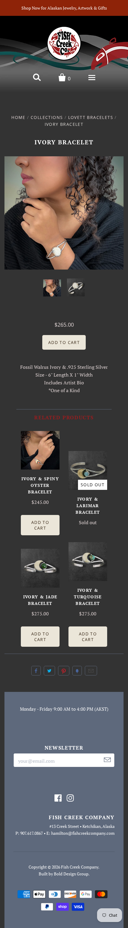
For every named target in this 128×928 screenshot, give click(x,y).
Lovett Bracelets (90, 117)
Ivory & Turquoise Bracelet (88, 596)
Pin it (63, 670)
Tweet (49, 670)
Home (18, 117)
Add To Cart (40, 525)
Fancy (77, 670)
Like (36, 670)
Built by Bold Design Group (63, 874)
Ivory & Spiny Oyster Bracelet (40, 485)
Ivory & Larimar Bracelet (88, 505)
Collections (47, 117)
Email (91, 670)
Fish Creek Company (79, 867)
